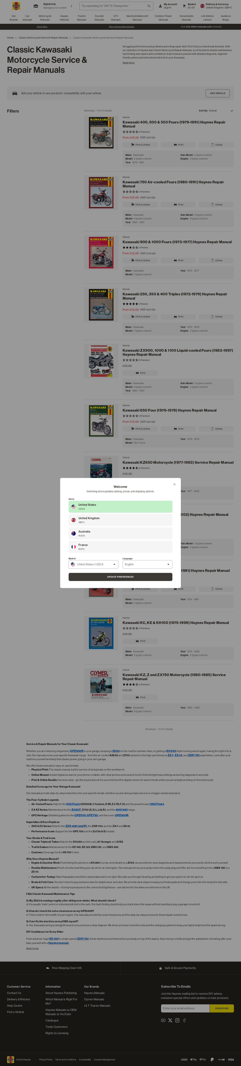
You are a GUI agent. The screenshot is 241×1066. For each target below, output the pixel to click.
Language (128, 558)
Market (72, 558)
